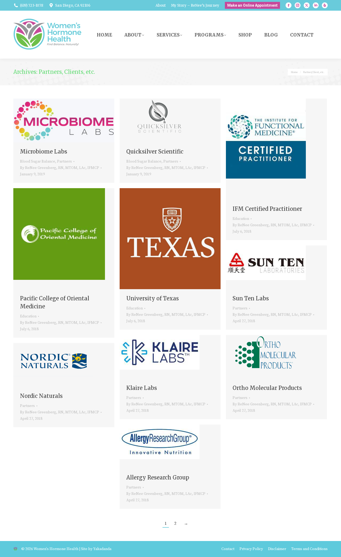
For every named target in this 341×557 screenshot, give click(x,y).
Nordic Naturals (41, 396)
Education (241, 218)
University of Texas (152, 298)
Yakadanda (102, 549)
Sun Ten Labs (251, 298)
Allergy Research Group (157, 477)
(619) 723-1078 (31, 5)
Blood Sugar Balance (37, 161)
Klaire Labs (141, 388)
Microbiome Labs (43, 151)
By (59, 168)
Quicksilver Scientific (154, 151)
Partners (64, 161)
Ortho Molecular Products (267, 388)
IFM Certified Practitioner (267, 208)
